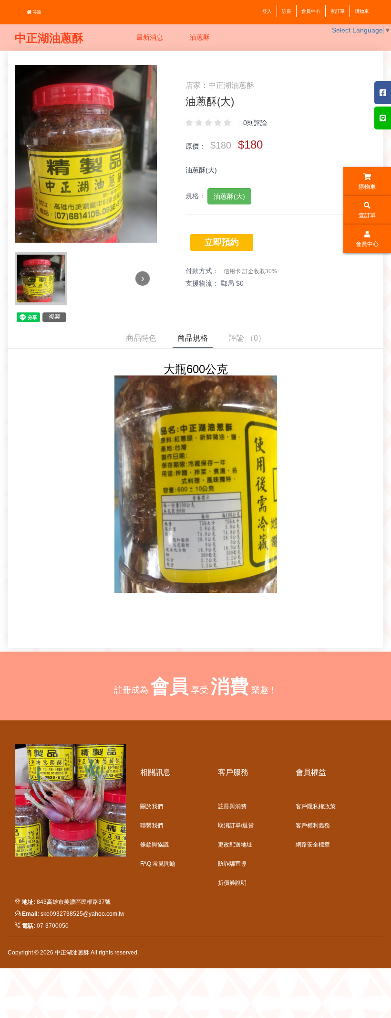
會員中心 (310, 11)
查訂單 (337, 11)
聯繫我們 (151, 825)
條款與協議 (154, 844)
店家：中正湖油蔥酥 (219, 85)
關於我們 (151, 806)
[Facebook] (382, 92)
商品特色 (141, 338)
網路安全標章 (313, 844)
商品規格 (192, 338)
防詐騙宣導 (232, 863)
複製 (54, 316)
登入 (267, 11)
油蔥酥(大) (229, 196)
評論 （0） (247, 338)
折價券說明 (232, 882)
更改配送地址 (235, 844)
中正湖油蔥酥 (49, 38)
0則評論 (255, 123)
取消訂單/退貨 (236, 825)
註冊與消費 (232, 806)
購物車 (362, 11)
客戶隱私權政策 (316, 806)
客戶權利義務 (313, 825)
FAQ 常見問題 (157, 863)
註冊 (286, 11)
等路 (36, 12)
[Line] (382, 118)
